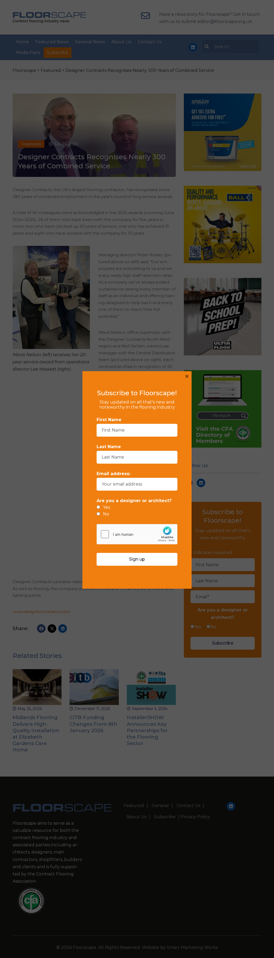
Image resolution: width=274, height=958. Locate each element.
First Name (109, 419)
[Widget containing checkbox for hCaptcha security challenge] (137, 534)
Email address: (113, 473)
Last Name (109, 446)
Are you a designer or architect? (134, 500)
